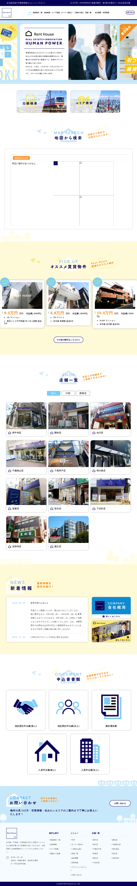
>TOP (73, 840)
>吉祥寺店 (115, 858)
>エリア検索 (54, 849)
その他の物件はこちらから (68, 340)
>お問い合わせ (76, 875)
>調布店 (114, 840)
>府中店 (95, 840)
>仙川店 (95, 844)
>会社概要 (74, 858)
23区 (68, 393)
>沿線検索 (53, 844)
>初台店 (114, 853)
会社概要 (98, 12)
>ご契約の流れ (76, 849)
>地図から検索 (54, 853)
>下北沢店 (96, 863)
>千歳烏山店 (116, 844)
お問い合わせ (130, 12)
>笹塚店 (95, 853)
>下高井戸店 (96, 849)
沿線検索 (47, 12)
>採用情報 (74, 863)
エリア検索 (56, 12)
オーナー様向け (67, 12)
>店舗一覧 (74, 853)
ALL (53, 393)
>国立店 (95, 858)
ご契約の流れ (79, 12)
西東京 (83, 393)
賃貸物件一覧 (37, 12)
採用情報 (106, 12)
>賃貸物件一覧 (54, 840)
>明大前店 (115, 849)
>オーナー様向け (77, 844)
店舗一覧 (88, 12)
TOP (29, 12)
